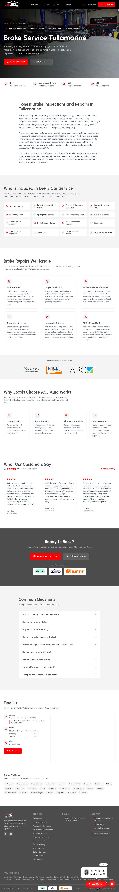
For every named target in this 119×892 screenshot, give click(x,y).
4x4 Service (38, 859)
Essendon (49, 877)
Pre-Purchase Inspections (43, 830)
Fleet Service (38, 856)
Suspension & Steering (41, 837)
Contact (67, 5)
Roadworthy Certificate (42, 826)
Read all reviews (107, 469)
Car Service (37, 819)
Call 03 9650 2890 (17, 62)
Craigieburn (40, 877)
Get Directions (14, 751)
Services (34, 5)
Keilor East (7, 880)
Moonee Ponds (51, 880)
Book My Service (107, 5)
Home (6, 23)
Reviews (56, 5)
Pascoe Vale (69, 880)
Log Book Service (40, 822)
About (47, 5)
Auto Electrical (38, 848)
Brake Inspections (40, 833)
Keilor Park (16, 880)
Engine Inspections (40, 841)
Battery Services (39, 852)
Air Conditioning (39, 845)
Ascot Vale (17, 877)
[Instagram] (11, 834)
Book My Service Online (47, 556)
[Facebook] (5, 834)
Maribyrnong (26, 880)
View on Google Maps (100, 834)
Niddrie (60, 880)
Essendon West (72, 877)
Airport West (8, 877)
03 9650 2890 (90, 5)
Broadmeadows (28, 877)
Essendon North (59, 877)
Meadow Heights (38, 880)
